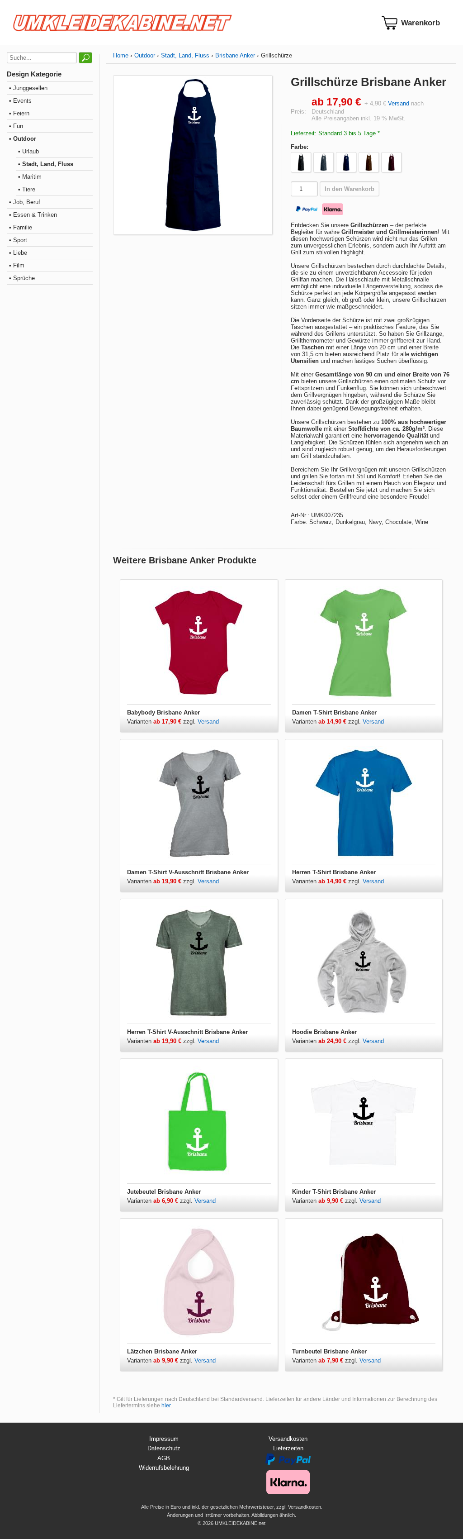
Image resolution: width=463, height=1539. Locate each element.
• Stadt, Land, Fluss (45, 164)
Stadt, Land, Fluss (185, 55)
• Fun (16, 126)
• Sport (18, 240)
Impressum (164, 1438)
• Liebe (18, 252)
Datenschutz (163, 1448)
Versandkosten (288, 1438)
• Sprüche (22, 278)
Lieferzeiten (288, 1448)
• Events (20, 100)
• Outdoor (22, 138)
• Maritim (30, 176)
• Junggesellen (28, 88)
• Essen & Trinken (33, 214)
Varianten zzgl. (162, 721)
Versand (398, 103)
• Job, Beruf (24, 202)
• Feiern (19, 113)
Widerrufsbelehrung (164, 1467)
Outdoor (144, 55)
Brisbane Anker (235, 55)
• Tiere (26, 189)
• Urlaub (28, 151)
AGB (163, 1458)
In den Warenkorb (349, 189)
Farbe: (299, 146)
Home (120, 55)
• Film (16, 265)
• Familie (20, 227)
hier (165, 1405)
